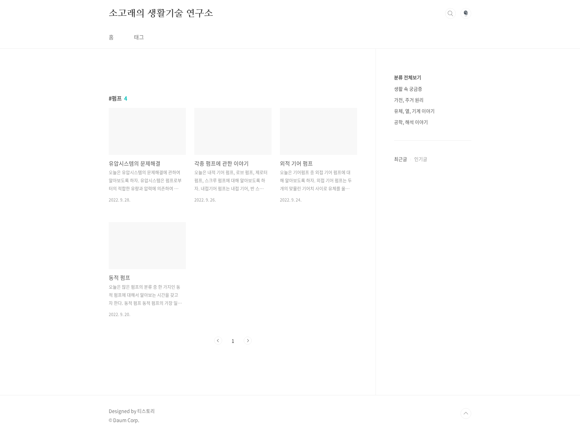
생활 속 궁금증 (408, 88)
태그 (139, 37)
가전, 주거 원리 (409, 99)
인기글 (420, 159)
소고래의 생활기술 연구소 (161, 13)
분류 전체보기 (407, 77)
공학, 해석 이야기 (411, 122)
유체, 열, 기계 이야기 (414, 110)
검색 (450, 13)
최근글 (400, 159)
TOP (466, 413)
